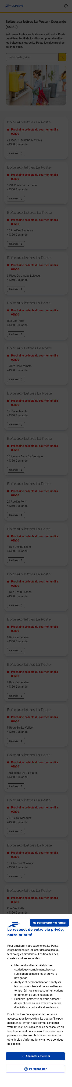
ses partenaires (19, 950)
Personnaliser (38, 1068)
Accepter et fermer (38, 1056)
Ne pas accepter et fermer (49, 922)
